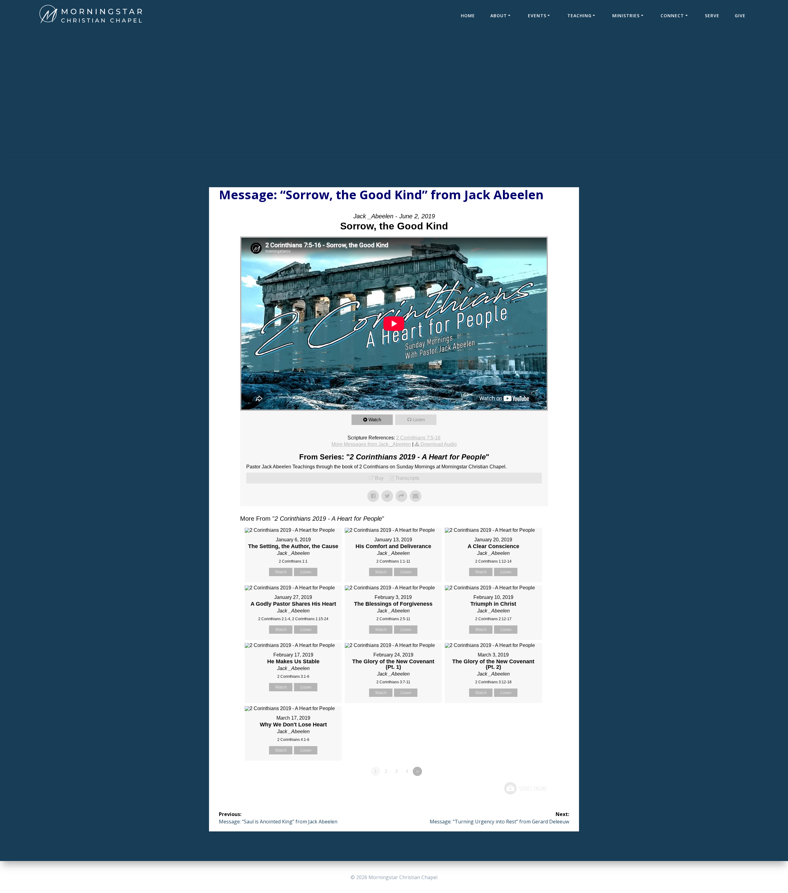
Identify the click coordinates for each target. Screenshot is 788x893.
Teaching (579, 15)
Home (468, 15)
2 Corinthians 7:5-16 (418, 437)
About (498, 15)
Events (537, 15)
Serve (712, 15)
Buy (379, 478)
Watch (374, 419)
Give (740, 15)
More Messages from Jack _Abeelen (371, 444)
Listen (419, 419)
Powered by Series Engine (525, 788)
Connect (672, 15)
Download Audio (438, 444)
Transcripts (407, 478)
